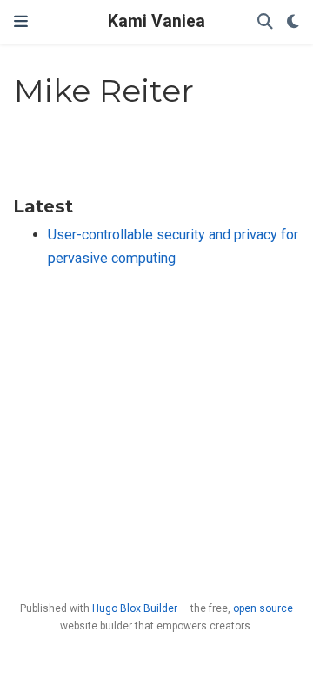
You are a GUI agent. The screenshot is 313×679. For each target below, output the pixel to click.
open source (263, 608)
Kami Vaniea (156, 21)
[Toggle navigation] (21, 21)
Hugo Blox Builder (134, 608)
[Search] (265, 22)
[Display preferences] (293, 22)
